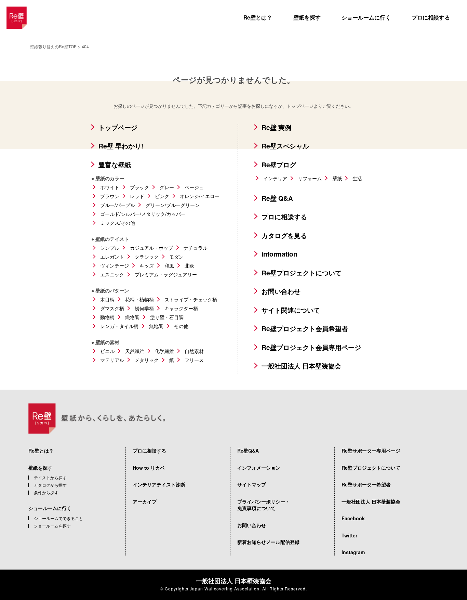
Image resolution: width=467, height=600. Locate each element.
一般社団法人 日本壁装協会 (301, 365)
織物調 (132, 317)
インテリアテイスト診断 (159, 484)
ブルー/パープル (117, 204)
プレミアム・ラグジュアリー (166, 274)
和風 (169, 265)
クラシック (147, 256)
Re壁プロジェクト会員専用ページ (311, 347)
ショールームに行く (366, 17)
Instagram (353, 552)
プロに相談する (431, 17)
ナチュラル (196, 247)
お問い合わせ (281, 291)
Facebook (353, 518)
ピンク (162, 196)
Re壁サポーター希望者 (366, 484)
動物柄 (107, 317)
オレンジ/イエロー (199, 196)
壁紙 (337, 178)
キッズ (146, 265)
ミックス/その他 (117, 222)
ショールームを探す (52, 526)
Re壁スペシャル (285, 146)
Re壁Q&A (248, 450)
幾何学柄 (144, 308)
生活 (357, 178)
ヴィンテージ (114, 265)
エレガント (112, 256)
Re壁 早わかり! (120, 146)
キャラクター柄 (181, 308)
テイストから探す (50, 477)
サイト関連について (291, 310)
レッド (137, 196)
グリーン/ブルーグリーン (173, 204)
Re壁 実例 (276, 127)
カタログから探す (50, 485)
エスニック (112, 274)
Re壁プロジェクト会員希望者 (305, 328)
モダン (176, 256)
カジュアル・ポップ (151, 247)
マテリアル (112, 359)
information (279, 254)
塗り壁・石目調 (167, 317)
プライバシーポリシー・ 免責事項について (263, 505)
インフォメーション (258, 467)
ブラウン (109, 196)
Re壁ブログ (279, 164)
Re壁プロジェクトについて (302, 272)
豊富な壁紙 (114, 164)
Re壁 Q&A (277, 198)
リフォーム (310, 178)
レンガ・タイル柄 (119, 326)
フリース (194, 359)
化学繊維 (164, 351)
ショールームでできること (58, 518)
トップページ (117, 127)
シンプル (109, 247)
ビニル (107, 351)
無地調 (156, 326)
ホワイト (109, 187)
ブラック (139, 187)
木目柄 (107, 299)
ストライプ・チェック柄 (190, 299)
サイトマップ (251, 484)
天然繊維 (134, 351)
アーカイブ (145, 501)
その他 (181, 326)
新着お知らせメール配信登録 (268, 541)
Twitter (349, 535)
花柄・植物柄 (139, 299)
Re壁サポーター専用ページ (371, 450)
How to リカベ (149, 467)
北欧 (189, 265)
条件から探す (46, 493)
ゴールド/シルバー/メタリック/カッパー (143, 213)
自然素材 (194, 351)
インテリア (275, 178)
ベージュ (194, 187)
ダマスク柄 (112, 308)
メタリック (147, 359)
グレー (167, 187)
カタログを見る (284, 235)
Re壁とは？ (257, 17)
